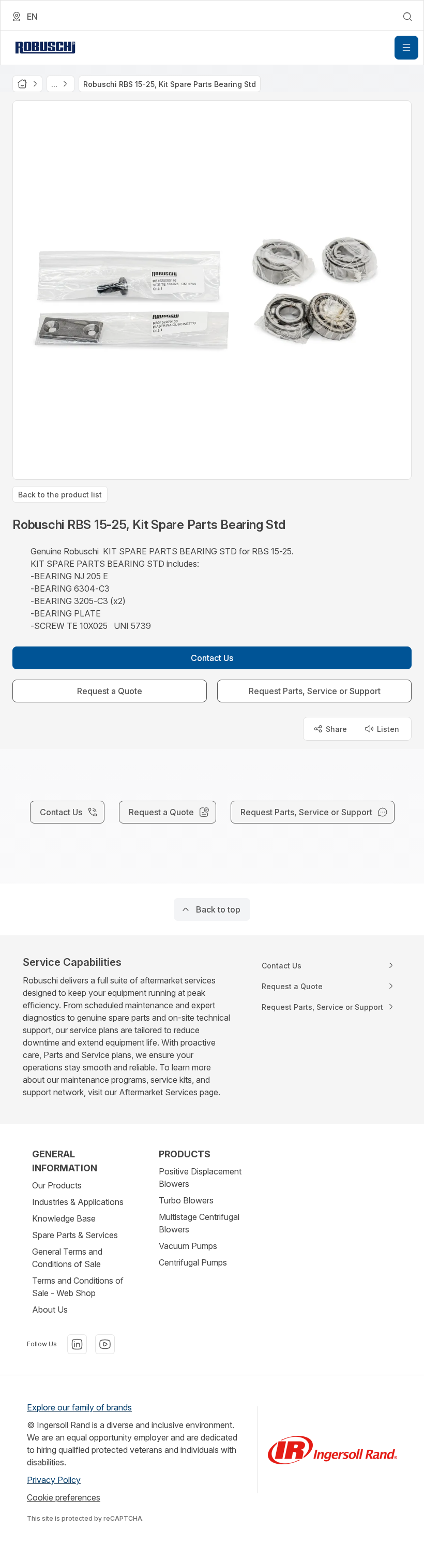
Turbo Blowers (186, 1200)
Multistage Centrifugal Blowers (199, 1223)
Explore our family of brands (79, 1407)
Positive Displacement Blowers (200, 1177)
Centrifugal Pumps (193, 1262)
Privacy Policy (54, 1480)
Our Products (57, 1185)
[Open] (406, 48)
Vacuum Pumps (188, 1246)
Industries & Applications (78, 1202)
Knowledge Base (64, 1218)
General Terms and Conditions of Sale (67, 1257)
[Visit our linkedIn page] (77, 1344)
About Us (50, 1309)
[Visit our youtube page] (105, 1344)
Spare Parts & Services (75, 1235)
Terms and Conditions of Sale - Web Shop (78, 1286)
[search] (407, 16)
